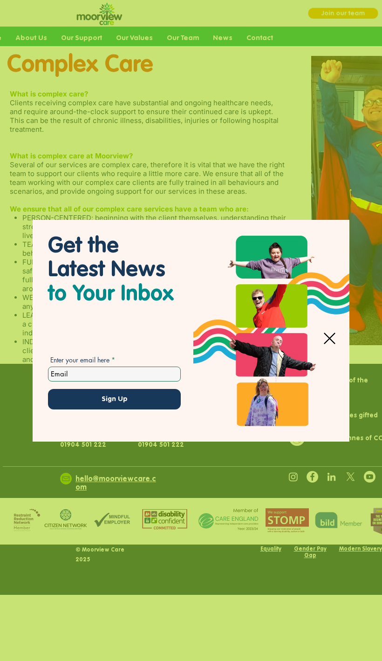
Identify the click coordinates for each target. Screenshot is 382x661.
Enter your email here (79, 360)
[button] (329, 338)
